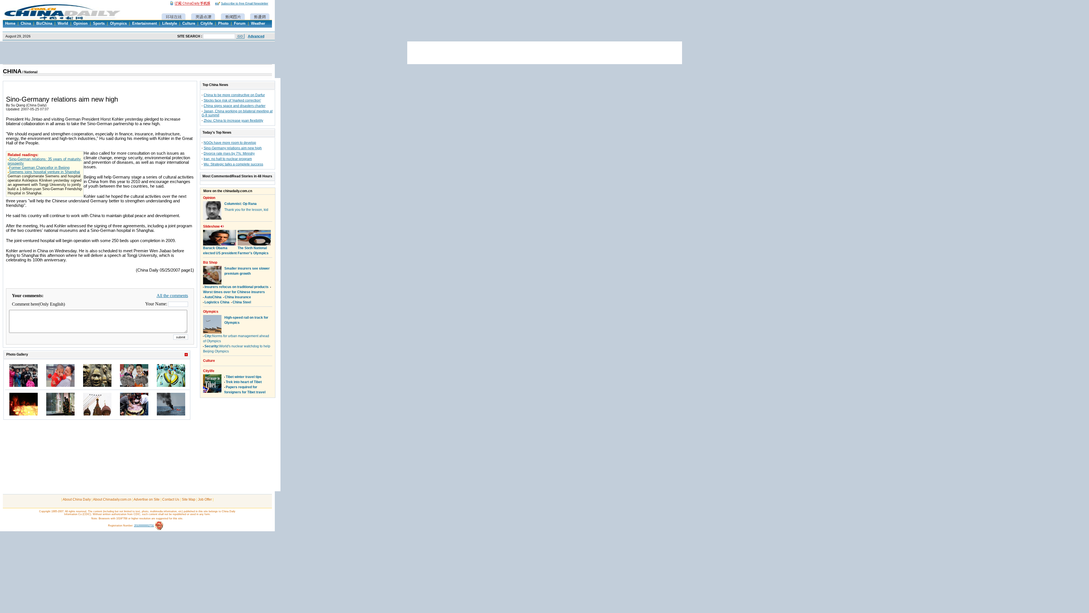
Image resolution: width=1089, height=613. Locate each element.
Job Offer (205, 499)
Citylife (207, 24)
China (26, 24)
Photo (223, 24)
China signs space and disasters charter (234, 106)
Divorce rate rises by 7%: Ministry (229, 154)
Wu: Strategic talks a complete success (233, 164)
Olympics (118, 24)
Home (10, 24)
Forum (240, 24)
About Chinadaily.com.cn (112, 499)
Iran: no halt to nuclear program (228, 159)
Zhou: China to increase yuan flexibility (233, 121)
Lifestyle (169, 24)
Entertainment (144, 24)
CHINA (12, 71)
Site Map (188, 499)
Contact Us (170, 499)
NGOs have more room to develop (230, 143)
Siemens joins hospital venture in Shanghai (44, 172)
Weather (258, 24)
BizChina (44, 24)
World (63, 24)
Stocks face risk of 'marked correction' (232, 100)
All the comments (172, 295)
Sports (99, 24)
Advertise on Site (147, 499)
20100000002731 (144, 525)
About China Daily (77, 499)
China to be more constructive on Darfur (234, 95)
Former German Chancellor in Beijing (39, 167)
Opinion (80, 24)
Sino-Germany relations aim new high (233, 148)
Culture (188, 24)
